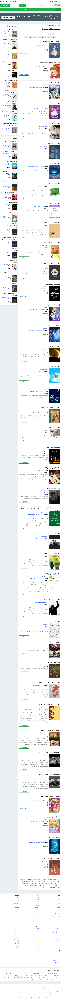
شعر (59, 901)
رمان (59, 899)
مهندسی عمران (57, 930)
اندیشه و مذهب (36, 899)
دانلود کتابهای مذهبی (33, 210)
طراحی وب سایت (15, 911)
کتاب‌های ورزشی (8, 277)
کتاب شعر (42, 438)
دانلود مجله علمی (23, 760)
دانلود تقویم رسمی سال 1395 (52, 554)
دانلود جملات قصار (44, 134)
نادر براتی (8, 144)
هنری (38, 945)
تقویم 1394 (41, 474)
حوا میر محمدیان (43, 799)
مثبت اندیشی (30, 591)
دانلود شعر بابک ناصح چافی (29, 632)
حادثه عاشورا (40, 740)
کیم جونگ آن (7, 264)
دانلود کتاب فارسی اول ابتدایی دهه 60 (49, 683)
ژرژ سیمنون (7, 173)
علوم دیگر (37, 922)
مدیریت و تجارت (56, 960)
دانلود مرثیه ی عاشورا (35, 742)
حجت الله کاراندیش (43, 490)
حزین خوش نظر (40, 354)
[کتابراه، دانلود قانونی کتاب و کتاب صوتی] (45, 50)
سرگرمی (46, 764)
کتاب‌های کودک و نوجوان (39, 108)
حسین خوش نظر (43, 349)
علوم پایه (37, 920)
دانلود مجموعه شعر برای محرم (39, 744)
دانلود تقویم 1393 (29, 229)
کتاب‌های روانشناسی (7, 43)
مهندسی (37, 10)
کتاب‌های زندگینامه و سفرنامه (38, 412)
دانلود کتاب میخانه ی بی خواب (51, 264)
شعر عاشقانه (32, 252)
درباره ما (58, 990)
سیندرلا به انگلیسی (30, 879)
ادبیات (53, 10)
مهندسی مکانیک (56, 936)
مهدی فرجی (44, 266)
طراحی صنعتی (57, 928)
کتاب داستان (26, 170)
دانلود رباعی (35, 457)
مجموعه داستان (31, 395)
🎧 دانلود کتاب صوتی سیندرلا (52, 305)
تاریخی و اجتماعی (56, 958)
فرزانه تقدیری (7, 185)
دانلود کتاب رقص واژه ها (53, 447)
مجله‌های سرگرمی (41, 757)
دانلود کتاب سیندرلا (55, 83)
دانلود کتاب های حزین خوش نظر (30, 354)
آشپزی (38, 930)
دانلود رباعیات (26, 252)
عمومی (31, 10)
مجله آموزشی (16, 939)
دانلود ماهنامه (41, 760)
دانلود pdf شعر (41, 272)
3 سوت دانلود (52, 34)
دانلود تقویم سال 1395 (33, 560)
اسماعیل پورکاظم (6, 31)
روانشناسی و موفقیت (55, 956)
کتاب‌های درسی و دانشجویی (7, 116)
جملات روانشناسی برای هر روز (38, 523)
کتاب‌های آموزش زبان (7, 231)
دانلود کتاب (24, 118)
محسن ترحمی (44, 645)
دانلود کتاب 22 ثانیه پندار (53, 124)
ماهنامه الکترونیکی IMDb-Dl (41, 602)
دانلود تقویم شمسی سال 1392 (38, 195)
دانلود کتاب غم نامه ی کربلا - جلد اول (50, 730)
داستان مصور (32, 112)
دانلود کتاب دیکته (55, 642)
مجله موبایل (16, 930)
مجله (26, 10)
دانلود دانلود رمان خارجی (52, 887)
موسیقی (37, 941)
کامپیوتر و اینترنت (15, 915)
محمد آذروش (7, 229)
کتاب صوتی (19, 10)
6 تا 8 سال (42, 66)
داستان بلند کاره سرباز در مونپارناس (38, 417)
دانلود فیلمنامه (33, 152)
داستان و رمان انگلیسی (40, 46)
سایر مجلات (16, 947)
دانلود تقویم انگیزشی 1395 (52, 574)
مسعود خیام (44, 410)
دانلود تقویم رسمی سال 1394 (52, 468)
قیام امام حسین (31, 738)
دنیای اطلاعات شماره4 (37, 788)
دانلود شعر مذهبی (40, 377)
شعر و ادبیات (57, 953)
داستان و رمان (57, 955)
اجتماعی (43, 863)
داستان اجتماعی (44, 397)
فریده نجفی (44, 861)
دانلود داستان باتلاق (24, 668)
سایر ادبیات (57, 918)
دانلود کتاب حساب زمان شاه (37, 720)
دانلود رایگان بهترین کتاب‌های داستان (7, 146)
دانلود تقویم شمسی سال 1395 (32, 589)
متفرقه (38, 947)
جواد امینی (45, 389)
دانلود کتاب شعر (29, 436)
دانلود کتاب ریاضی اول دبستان (38, 716)
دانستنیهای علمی (31, 764)
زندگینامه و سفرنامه (56, 911)
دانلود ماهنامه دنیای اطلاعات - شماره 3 (49, 752)
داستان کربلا (38, 738)
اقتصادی (37, 897)
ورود (16, 1)
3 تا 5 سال (42, 842)
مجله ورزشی (16, 937)
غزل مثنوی (43, 275)
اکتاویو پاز (45, 430)
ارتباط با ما (57, 988)
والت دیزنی (45, 307)
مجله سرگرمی (16, 934)
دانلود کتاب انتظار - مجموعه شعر (51, 367)
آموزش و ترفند (16, 899)
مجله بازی (17, 932)
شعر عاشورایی (29, 740)
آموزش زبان (57, 917)
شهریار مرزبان (44, 576)
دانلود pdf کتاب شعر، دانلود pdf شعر (38, 887)
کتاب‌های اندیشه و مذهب (39, 206)
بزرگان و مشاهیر (36, 928)
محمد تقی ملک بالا (43, 126)
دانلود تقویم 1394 (29, 474)
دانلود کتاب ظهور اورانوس (53, 534)
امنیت (17, 901)
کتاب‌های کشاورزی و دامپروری (7, 117)
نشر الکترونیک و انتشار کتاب (54, 1)
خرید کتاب (46, 992)
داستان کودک (35, 113)
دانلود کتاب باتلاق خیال (53, 662)
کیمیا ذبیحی (7, 104)
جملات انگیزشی (28, 523)
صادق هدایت (7, 127)
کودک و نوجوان (36, 939)
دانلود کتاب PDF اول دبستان (27, 689)
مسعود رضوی (7, 82)
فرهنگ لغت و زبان (56, 915)
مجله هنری (16, 945)
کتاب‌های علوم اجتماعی (6, 95)
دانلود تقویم (35, 190)
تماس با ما (2, 1)
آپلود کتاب (5, 5)
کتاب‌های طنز (8, 54)
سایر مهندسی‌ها (56, 941)
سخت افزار (16, 907)
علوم (49, 10)
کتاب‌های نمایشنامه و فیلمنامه (38, 148)
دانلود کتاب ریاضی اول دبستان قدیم (34, 718)
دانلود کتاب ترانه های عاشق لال (51, 243)
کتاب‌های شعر (42, 247)
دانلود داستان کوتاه (36, 134)
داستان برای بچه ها (39, 112)
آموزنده (32, 821)
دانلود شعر (26, 251)
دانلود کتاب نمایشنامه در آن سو (51, 144)
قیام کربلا (26, 738)
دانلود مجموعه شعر (40, 273)
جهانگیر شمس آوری (43, 707)
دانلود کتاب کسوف (55, 346)
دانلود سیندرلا (41, 115)
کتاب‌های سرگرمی (7, 301)
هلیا (46, 840)
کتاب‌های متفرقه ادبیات (6, 254)
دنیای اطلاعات (44, 755)
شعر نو (23, 436)
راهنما (7, 1)
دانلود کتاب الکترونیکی (26, 134)
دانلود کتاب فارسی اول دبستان (41, 691)
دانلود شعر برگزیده (32, 273)
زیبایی (38, 934)
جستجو (22, 5)
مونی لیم (45, 85)
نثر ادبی (58, 909)
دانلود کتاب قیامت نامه (53, 204)
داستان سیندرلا (52, 881)
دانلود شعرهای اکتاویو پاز (34, 438)
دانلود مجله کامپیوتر (40, 764)
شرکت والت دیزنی (43, 106)
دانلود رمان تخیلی (40, 542)
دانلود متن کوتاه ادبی (25, 132)
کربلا (43, 738)
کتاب (18, 975)
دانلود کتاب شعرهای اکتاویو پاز (51, 428)
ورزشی (38, 943)
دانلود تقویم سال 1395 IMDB (52, 600)
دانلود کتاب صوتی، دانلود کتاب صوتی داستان (47, 883)
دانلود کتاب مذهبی (24, 210)
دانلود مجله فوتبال (44, 762)
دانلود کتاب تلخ (55, 387)
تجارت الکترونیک (15, 905)
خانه (58, 10)
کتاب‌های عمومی (41, 186)
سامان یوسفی (44, 536)
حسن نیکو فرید (44, 450)
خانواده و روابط (36, 932)
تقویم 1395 (41, 560)
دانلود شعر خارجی (24, 438)
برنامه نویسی (16, 903)
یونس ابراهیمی (7, 72)
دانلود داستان (24, 395)
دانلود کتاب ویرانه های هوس (52, 858)
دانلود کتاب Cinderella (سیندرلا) (51, 41)
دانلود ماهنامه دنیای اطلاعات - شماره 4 (49, 774)
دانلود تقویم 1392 (29, 190)
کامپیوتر (43, 10)
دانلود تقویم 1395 (34, 563)
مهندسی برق (57, 934)
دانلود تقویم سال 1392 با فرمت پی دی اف (35, 194)
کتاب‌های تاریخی (41, 709)
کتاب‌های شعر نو (34, 351)
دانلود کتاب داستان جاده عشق (52, 164)
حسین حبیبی (44, 64)
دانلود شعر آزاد (24, 630)
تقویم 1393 (41, 229)
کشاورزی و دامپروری (35, 918)
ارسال (33, 979)
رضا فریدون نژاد (43, 512)
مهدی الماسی (44, 245)
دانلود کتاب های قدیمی (39, 689)
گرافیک (17, 913)
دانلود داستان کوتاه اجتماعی (29, 650)
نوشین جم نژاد (7, 194)
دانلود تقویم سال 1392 (54, 184)
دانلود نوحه (42, 742)
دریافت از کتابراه (24, 53)
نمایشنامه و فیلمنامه (56, 913)
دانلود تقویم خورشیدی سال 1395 (39, 565)
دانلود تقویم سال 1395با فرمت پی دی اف (35, 586)
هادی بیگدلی (7, 163)
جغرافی (37, 905)
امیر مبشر (8, 276)
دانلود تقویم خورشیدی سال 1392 (33, 192)
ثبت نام (12, 1)
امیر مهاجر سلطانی (43, 146)
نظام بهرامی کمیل (6, 94)
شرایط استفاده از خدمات (54, 994)
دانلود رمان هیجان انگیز (31, 542)
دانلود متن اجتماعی (40, 650)
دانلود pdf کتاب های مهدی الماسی (36, 251)
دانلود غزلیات (28, 498)
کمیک (58, 907)
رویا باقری (45, 287)
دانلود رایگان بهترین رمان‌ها (31, 37)
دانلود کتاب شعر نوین (40, 252)
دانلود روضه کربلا (28, 744)
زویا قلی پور (7, 204)
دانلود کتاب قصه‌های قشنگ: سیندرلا (50, 62)
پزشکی (38, 901)
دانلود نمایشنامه (40, 152)
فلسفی (37, 913)
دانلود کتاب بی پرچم (54, 622)
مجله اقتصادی (16, 936)
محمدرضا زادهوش (6, 216)
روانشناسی (37, 907)
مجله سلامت (16, 943)
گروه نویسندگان (43, 819)
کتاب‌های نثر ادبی (41, 128)
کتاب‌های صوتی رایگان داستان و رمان (6, 129)
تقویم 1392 (41, 190)
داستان (58, 897)
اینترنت (17, 897)
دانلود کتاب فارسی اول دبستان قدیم (38, 692)
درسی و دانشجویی (35, 917)
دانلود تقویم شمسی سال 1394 (38, 480)
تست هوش (25, 762)
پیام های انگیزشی (38, 591)
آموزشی (58, 964)
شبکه (18, 909)
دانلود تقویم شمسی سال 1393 (38, 234)
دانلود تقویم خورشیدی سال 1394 (33, 476)
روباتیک (58, 939)
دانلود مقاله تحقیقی (30, 415)
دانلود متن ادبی (40, 132)
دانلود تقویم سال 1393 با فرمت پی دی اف (35, 232)
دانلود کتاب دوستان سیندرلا (52, 817)
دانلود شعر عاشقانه (40, 356)
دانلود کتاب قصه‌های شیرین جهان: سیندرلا (48, 796)
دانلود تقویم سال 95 (33, 562)
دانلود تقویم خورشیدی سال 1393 (33, 231)
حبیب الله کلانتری (6, 53)
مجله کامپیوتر (16, 928)
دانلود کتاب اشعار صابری (53, 488)
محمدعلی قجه (7, 286)
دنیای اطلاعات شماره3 (37, 766)
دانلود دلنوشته (33, 132)
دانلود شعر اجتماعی (44, 498)
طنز (59, 905)
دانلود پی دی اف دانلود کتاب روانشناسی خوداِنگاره (43, 885)
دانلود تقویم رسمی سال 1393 (52, 223)
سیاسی (37, 911)
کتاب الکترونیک (45, 988)
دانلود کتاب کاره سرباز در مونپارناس (50, 407)
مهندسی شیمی (56, 937)
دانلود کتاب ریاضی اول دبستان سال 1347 (49, 705)
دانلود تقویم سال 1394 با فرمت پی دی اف (35, 478)
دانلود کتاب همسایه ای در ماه (52, 284)
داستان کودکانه (42, 113)
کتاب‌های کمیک (8, 63)
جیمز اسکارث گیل (6, 153)
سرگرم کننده (31, 66)
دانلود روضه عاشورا (26, 742)
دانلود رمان (27, 417)
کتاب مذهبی (41, 210)
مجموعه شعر (43, 254)
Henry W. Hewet (43, 44)
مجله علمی (16, 941)
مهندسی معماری (56, 932)
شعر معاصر (36, 455)
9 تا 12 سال (37, 66)
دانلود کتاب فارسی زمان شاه (39, 694)
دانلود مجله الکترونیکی (32, 760)
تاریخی (38, 903)
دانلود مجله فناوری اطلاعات (34, 762)
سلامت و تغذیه (36, 937)
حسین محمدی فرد (43, 733)
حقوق (38, 915)
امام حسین (35, 740)
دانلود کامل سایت (26, 887)
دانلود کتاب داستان (39, 170)
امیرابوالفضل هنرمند (6, 297)
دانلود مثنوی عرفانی (35, 498)
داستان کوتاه (41, 668)
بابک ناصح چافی (43, 624)
